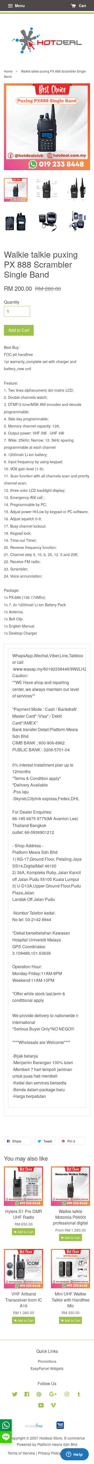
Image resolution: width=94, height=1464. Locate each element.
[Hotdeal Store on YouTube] (41, 1406)
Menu (19, 5)
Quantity (11, 302)
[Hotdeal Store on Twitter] (15, 1394)
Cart (82, 5)
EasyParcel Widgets (47, 1368)
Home (8, 71)
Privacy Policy (49, 1453)
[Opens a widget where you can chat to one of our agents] (74, 1454)
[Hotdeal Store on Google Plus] (53, 1394)
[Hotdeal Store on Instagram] (67, 1394)
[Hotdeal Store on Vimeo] (53, 1406)
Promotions (47, 1361)
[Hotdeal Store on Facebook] (27, 1394)
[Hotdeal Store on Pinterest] (39, 1394)
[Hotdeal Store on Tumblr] (79, 1394)
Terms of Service (21, 1453)
